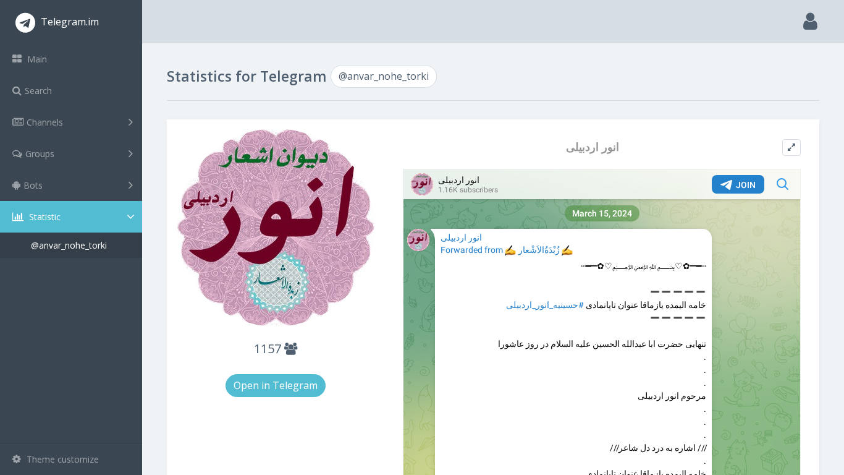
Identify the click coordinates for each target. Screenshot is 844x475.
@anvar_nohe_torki (69, 245)
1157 (269, 348)
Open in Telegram (276, 385)
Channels (45, 122)
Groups (39, 154)
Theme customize (61, 459)
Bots (33, 185)
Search (38, 90)
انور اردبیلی (592, 147)
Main (36, 59)
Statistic (44, 217)
